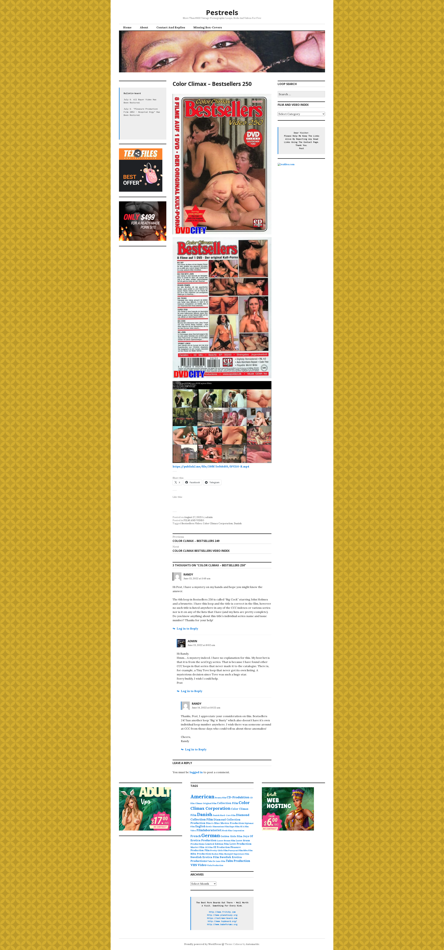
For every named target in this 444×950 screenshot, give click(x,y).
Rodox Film (218, 854)
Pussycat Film (235, 850)
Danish (238, 523)
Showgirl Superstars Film (236, 854)
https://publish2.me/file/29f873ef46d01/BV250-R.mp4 (211, 466)
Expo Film (234, 826)
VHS (193, 865)
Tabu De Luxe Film (216, 861)
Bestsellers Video (191, 523)
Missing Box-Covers (207, 27)
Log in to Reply (187, 628)
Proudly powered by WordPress (202, 944)
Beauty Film (220, 797)
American (202, 796)
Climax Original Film (205, 803)
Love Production (240, 843)
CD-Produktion (238, 797)
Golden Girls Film (231, 836)
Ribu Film (248, 850)
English (200, 826)
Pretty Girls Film (219, 850)
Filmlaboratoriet (209, 830)
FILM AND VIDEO (193, 520)
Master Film (197, 847)
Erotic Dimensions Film (217, 826)
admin (209, 517)
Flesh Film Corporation (233, 830)
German (210, 835)
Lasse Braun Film (226, 840)
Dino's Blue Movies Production (225, 823)
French (195, 836)
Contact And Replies (170, 27)
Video (202, 865)
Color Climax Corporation (218, 523)
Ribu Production (200, 853)
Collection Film (227, 803)
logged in (196, 772)
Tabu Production (238, 861)
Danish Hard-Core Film (224, 815)
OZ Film (209, 847)
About (144, 27)
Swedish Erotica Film (204, 857)
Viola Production (215, 865)
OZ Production (221, 847)
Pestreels (222, 12)
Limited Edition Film (217, 843)
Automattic (252, 944)
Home (127, 27)
